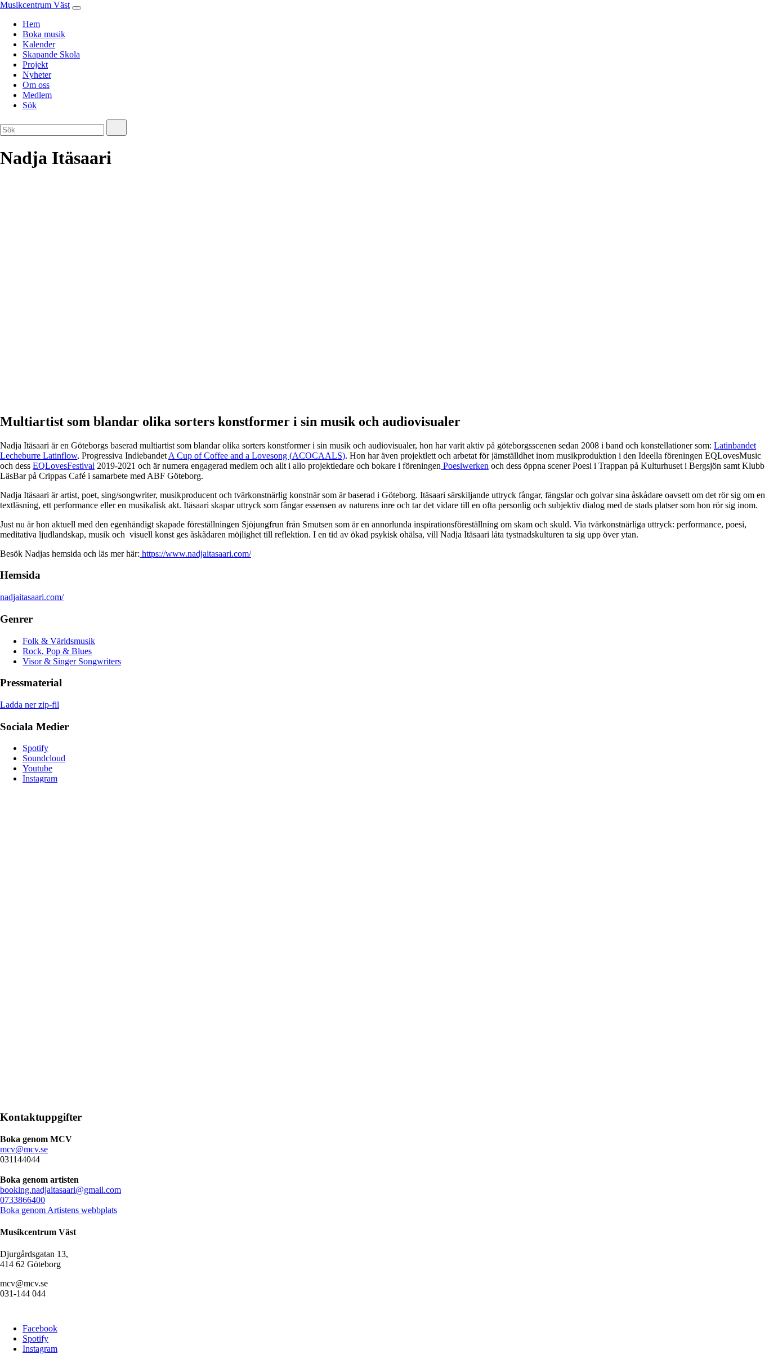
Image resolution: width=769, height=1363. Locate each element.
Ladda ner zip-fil (29, 704)
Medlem (37, 95)
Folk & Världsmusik (59, 641)
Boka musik (44, 34)
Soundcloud (44, 758)
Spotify (35, 748)
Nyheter (37, 74)
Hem (31, 24)
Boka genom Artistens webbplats (58, 1210)
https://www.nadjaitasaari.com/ (195, 553)
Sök (30, 105)
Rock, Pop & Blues (57, 651)
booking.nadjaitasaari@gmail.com (60, 1190)
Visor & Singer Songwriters (72, 661)
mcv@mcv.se (24, 1149)
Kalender (39, 44)
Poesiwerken (465, 465)
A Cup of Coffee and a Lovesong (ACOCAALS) (256, 455)
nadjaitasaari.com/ (32, 597)
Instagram (40, 778)
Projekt (35, 64)
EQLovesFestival (64, 465)
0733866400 (22, 1200)
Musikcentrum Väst (35, 5)
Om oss (36, 85)
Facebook (40, 1328)
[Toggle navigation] (76, 8)
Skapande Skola (51, 54)
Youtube (37, 768)
